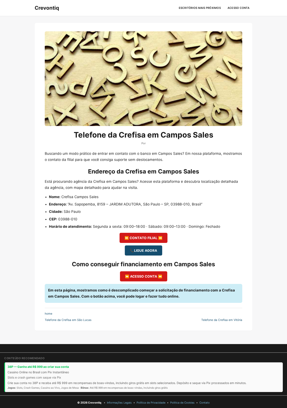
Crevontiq (47, 8)
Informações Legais (119, 402)
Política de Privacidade (151, 402)
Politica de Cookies (182, 402)
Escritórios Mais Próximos (200, 7)
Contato (204, 402)
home (48, 313)
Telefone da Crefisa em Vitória (221, 320)
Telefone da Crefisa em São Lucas (68, 320)
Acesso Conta (238, 7)
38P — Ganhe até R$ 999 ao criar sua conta (38, 366)
